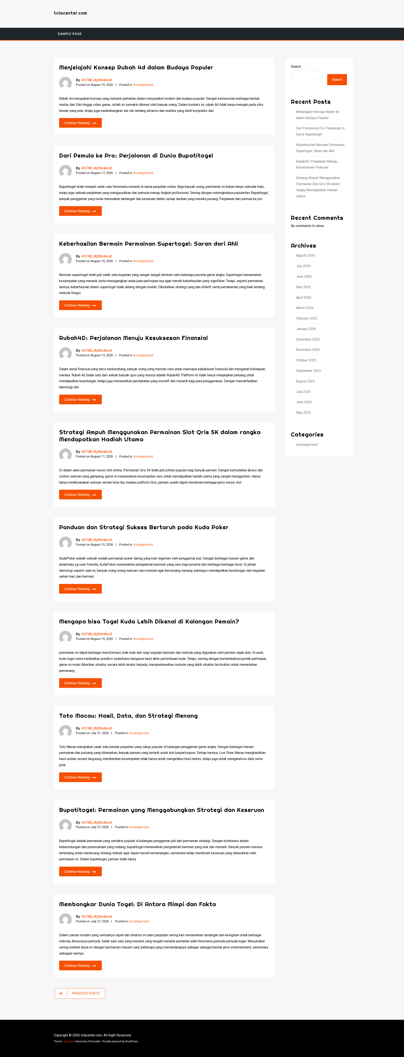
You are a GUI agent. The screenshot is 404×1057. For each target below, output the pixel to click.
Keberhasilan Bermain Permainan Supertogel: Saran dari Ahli (148, 243)
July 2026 (303, 266)
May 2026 (303, 287)
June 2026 (304, 277)
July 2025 (303, 392)
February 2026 (306, 318)
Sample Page (70, 33)
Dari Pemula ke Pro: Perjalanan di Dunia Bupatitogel (136, 155)
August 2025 (305, 381)
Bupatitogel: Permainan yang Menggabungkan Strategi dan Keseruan (161, 809)
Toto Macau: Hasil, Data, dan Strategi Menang (128, 715)
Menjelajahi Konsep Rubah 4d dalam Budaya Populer (136, 67)
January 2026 (306, 329)
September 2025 (308, 371)
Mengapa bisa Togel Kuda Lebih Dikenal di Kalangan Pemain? (149, 621)
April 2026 (303, 298)
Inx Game (69, 1041)
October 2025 (306, 360)
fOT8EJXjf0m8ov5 (97, 80)
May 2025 (303, 413)
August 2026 (305, 255)
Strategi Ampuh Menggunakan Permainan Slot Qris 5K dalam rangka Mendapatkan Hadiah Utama (160, 435)
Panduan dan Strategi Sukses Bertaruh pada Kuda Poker (144, 527)
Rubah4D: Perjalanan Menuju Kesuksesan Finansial (133, 337)
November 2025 (308, 350)
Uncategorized (143, 85)
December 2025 (308, 339)
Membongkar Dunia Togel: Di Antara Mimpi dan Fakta (137, 904)
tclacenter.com (70, 13)
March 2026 (305, 308)
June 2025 (304, 402)
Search (296, 67)
